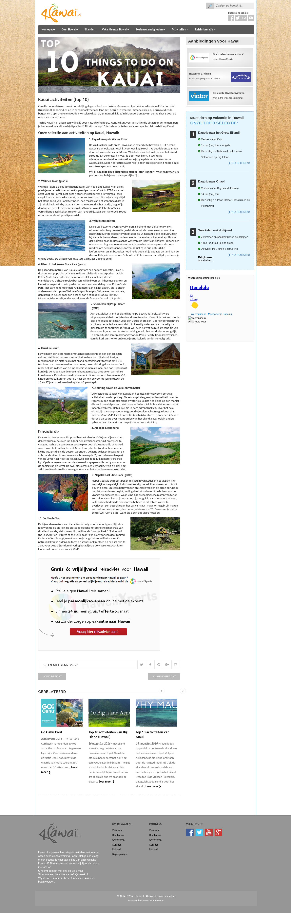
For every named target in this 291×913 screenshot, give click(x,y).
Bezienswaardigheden (149, 29)
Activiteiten (179, 29)
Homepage (48, 29)
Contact (116, 844)
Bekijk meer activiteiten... (206, 259)
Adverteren (118, 839)
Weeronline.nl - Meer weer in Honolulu (212, 314)
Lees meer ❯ (107, 781)
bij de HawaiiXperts (228, 56)
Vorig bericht (52, 676)
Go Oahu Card (51, 732)
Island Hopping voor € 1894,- (204, 76)
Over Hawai (69, 29)
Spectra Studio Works (152, 900)
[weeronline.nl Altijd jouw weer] (199, 318)
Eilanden (90, 29)
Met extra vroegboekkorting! (228, 95)
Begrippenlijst (119, 854)
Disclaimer (118, 835)
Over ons (117, 830)
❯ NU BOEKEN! (239, 163)
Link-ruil (116, 849)
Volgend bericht (164, 676)
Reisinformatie (204, 29)
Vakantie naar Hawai (114, 29)
